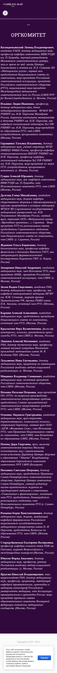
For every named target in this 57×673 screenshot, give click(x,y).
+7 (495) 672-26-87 (13, 4)
